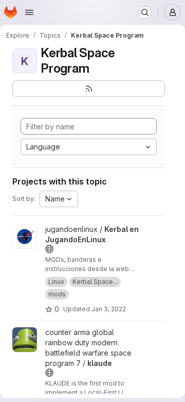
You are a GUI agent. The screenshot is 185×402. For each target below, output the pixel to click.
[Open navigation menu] (29, 12)
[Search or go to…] (145, 12)
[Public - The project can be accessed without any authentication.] (49, 249)
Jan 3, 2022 (108, 309)
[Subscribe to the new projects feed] (88, 88)
